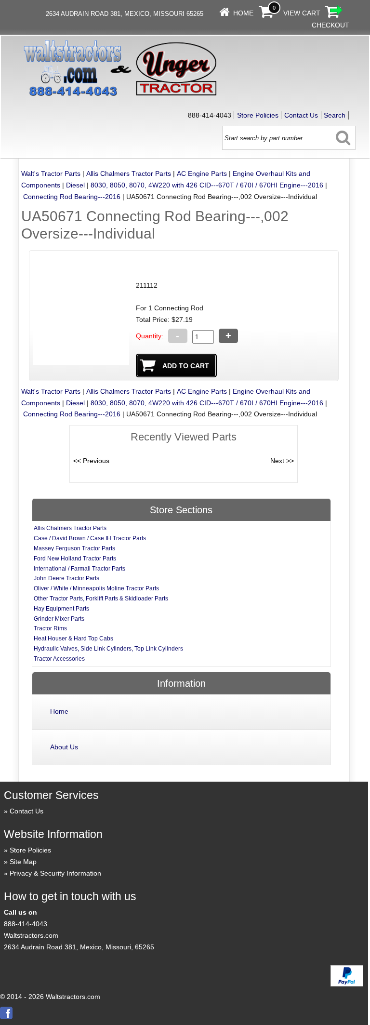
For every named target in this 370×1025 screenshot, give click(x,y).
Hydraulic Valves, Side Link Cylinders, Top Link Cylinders (108, 648)
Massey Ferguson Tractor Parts (74, 548)
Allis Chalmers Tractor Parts (128, 173)
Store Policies (257, 115)
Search (334, 115)
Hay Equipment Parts (61, 608)
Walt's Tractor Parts (50, 173)
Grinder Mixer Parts (59, 618)
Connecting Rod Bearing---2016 (71, 196)
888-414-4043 (25, 924)
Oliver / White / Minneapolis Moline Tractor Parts (96, 588)
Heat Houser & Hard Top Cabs (73, 638)
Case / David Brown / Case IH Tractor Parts (90, 538)
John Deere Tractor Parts (66, 578)
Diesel (75, 185)
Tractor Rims (50, 628)
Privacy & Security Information (55, 873)
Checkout (330, 25)
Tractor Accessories (59, 658)
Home (243, 13)
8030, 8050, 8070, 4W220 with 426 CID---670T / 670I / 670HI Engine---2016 (207, 185)
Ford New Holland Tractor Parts (75, 558)
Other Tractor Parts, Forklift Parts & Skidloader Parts (101, 598)
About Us (64, 747)
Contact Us (301, 115)
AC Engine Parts (202, 173)
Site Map (23, 861)
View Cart (301, 13)
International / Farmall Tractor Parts (79, 568)
